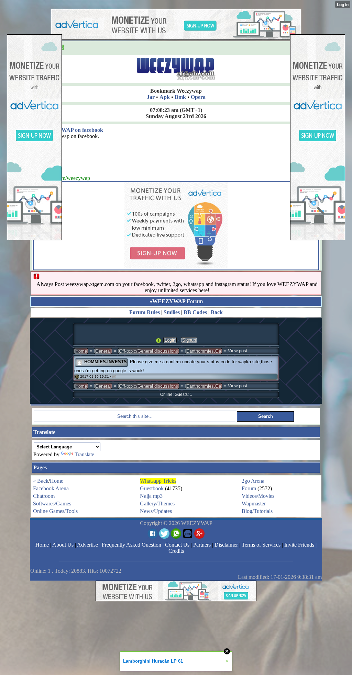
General (103, 351)
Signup (189, 340)
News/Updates (156, 511)
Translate (84, 454)
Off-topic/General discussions (148, 351)
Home (81, 351)
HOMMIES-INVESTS (105, 361)
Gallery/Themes (157, 503)
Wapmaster (254, 503)
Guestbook (152, 488)
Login (170, 340)
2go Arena (253, 481)
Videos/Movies (258, 496)
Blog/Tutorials (257, 511)
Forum (249, 488)
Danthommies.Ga (203, 351)
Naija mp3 (151, 496)
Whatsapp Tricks (158, 481)
